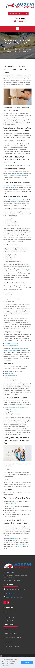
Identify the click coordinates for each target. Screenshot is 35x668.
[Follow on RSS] (8, 602)
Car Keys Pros (19, 657)
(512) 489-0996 (10, 593)
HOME (6, 612)
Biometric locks (9, 373)
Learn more (6, 665)
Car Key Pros (12, 503)
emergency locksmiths (12, 538)
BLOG (6, 615)
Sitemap (27, 657)
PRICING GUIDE (9, 620)
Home (6, 49)
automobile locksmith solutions (18, 175)
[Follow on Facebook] (5, 602)
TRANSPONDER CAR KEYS (12, 633)
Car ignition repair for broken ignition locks (16, 407)
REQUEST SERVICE (10, 617)
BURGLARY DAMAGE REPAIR (13, 637)
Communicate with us (21, 544)
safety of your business (12, 187)
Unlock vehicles (9, 259)
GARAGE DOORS (9, 642)
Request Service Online (18, 13)
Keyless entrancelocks (11, 375)
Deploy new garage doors (11, 345)
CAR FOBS (7, 629)
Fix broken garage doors (11, 343)
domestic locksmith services (19, 201)
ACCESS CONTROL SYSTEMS (12, 646)
